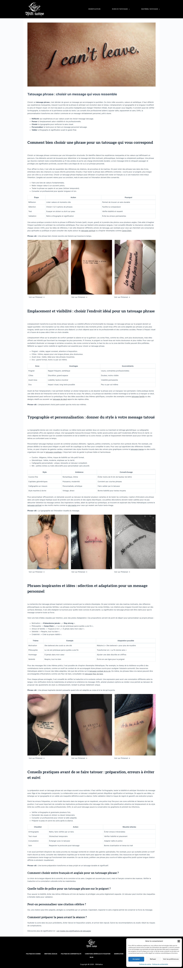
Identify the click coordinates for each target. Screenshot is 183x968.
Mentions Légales (50, 954)
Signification (94, 9)
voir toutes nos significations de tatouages (74, 931)
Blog (91, 957)
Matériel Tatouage (149, 9)
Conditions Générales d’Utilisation (97, 954)
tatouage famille (138, 396)
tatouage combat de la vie (99, 671)
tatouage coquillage (54, 452)
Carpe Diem (126, 231)
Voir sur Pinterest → (37, 297)
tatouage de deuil (60, 399)
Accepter (136, 959)
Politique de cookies (145, 964)
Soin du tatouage (120, 9)
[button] (179, 941)
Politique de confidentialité (160, 964)
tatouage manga (137, 449)
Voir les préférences (171, 959)
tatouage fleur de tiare (94, 674)
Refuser (153, 959)
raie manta (72, 505)
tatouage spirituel (88, 231)
